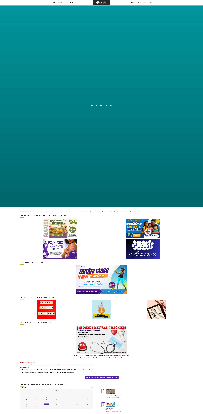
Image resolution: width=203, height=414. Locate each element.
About (71, 2)
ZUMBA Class (109, 408)
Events (66, 2)
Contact (139, 2)
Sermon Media (132, 2)
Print (92, 387)
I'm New (54, 2)
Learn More (108, 399)
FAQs (145, 2)
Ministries (60, 2)
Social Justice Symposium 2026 (113, 395)
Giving (150, 2)
